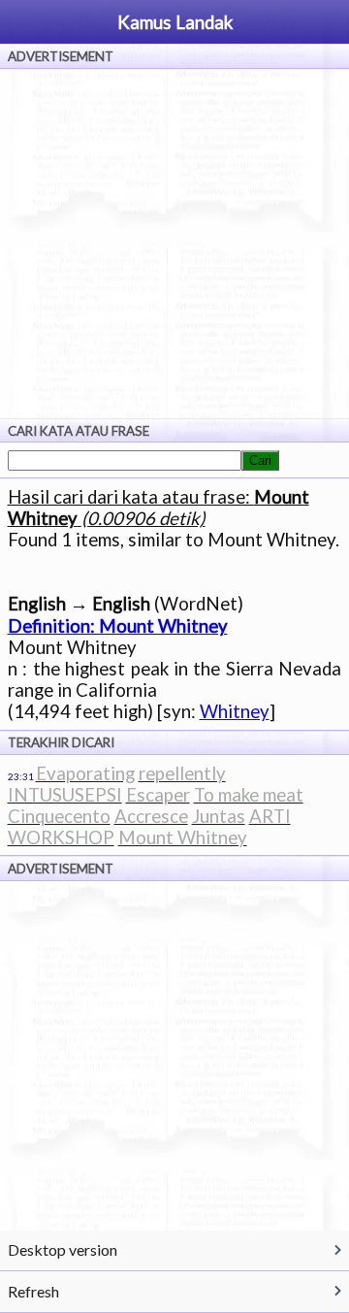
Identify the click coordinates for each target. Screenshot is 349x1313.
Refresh (33, 1291)
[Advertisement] (174, 243)
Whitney (235, 711)
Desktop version (62, 1249)
